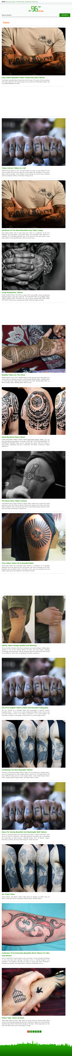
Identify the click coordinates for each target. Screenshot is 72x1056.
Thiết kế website (20, 1)
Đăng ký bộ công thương (31, 1)
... (33, 1031)
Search (65, 15)
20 (38, 1031)
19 (35, 1031)
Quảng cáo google (10, 1)
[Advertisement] (33, 101)
